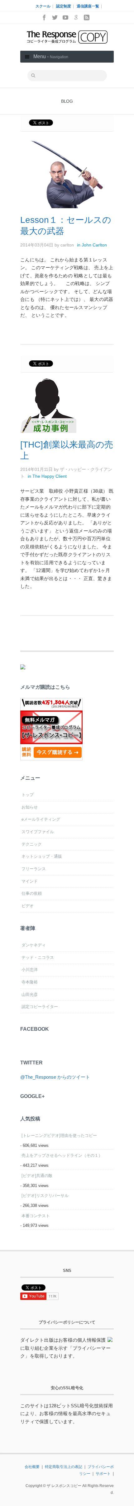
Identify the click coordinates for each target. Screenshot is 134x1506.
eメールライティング (41, 819)
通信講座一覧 (88, 6)
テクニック (32, 844)
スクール (43, 6)
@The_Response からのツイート (55, 1077)
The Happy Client (49, 476)
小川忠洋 (30, 969)
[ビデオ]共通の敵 (37, 1175)
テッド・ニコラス (38, 957)
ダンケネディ (34, 945)
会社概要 (32, 1467)
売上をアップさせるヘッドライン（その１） (62, 1155)
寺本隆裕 (30, 982)
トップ (28, 794)
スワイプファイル (38, 831)
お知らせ (30, 807)
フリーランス (34, 868)
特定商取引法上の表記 (63, 1467)
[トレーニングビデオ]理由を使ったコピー (59, 1135)
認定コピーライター (40, 1006)
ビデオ (28, 905)
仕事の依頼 (32, 893)
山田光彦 (30, 994)
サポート (103, 1473)
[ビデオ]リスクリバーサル (45, 1195)
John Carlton (94, 244)
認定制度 (63, 6)
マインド (30, 881)
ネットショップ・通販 (42, 856)
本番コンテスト (36, 1215)
